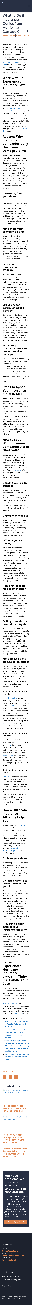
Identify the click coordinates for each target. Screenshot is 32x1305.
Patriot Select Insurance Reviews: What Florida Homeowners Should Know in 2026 (15, 1152)
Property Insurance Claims (11, 1276)
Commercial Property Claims (12, 1280)
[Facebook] (3, 1264)
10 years (7, 745)
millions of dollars (10, 1003)
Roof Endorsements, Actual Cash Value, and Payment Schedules (14, 1108)
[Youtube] (13, 1264)
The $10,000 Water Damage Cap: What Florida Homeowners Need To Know (13, 1138)
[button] (29, 6)
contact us (19, 1013)
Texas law (7, 777)
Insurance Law (9, 35)
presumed (7, 723)
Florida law (18, 470)
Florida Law (12, 698)
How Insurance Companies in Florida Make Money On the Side (16, 1024)
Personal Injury (7, 1286)
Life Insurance (7, 1283)
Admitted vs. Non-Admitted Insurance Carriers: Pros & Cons (16, 1056)
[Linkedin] (6, 1264)
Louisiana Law (8, 755)
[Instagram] (10, 1264)
